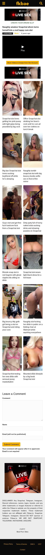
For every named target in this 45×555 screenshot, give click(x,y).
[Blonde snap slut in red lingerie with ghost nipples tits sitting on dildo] (12, 252)
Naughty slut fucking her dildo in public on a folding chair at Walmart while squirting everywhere (33, 327)
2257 (39, 544)
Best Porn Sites (22, 532)
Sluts (16, 33)
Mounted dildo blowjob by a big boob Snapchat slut (33, 376)
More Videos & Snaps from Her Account (22, 63)
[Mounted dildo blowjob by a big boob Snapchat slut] (33, 353)
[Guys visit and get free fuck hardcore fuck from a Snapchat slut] (12, 202)
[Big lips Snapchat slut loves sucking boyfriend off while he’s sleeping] (12, 150)
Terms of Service (21, 544)
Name (4, 425)
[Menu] (4, 3)
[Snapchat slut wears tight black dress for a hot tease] (33, 252)
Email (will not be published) (14, 434)
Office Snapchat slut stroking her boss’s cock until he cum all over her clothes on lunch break (32, 124)
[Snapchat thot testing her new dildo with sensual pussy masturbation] (12, 353)
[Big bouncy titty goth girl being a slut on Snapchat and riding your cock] (12, 301)
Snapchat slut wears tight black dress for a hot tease (32, 275)
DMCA (32, 544)
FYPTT (22, 529)
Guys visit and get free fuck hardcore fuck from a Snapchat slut (11, 225)
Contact (22, 550)
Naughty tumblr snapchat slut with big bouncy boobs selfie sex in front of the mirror (32, 176)
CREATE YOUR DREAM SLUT (22, 23)
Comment (6, 398)
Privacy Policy (8, 544)
